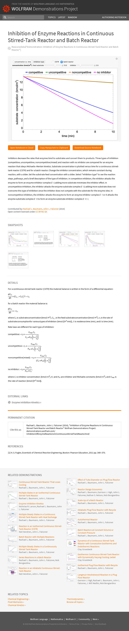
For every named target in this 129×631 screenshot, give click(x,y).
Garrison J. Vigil (105, 492)
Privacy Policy (87, 624)
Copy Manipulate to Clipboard (54, 147)
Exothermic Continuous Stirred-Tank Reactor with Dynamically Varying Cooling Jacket (98, 556)
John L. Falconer (51, 208)
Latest (61, 17)
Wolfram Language (44, 3)
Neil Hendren (25, 531)
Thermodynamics (75, 599)
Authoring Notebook (114, 17)
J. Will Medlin (93, 583)
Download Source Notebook (88, 147)
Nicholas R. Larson (27, 506)
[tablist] (64, 249)
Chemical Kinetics (16, 605)
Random (72, 17)
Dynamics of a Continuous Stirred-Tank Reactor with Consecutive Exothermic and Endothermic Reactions (97, 543)
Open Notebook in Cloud (21, 147)
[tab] (18, 239)
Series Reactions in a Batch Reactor (35, 557)
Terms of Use (74, 624)
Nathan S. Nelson (95, 495)
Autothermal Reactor (88, 519)
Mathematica (67, 3)
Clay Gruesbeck (85, 549)
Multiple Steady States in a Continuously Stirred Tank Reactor (38, 548)
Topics (52, 17)
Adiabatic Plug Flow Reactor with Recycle (97, 509)
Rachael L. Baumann (32, 208)
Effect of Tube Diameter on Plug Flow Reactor (99, 479)
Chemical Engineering (18, 599)
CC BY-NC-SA (41, 211)
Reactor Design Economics (90, 489)
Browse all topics (75, 602)
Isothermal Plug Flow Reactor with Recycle (98, 565)
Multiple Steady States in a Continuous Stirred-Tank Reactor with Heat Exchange (38, 516)
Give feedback (100, 624)
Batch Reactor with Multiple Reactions (36, 536)
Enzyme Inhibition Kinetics (31, 503)
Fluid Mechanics (15, 602)
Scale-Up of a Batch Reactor (90, 500)
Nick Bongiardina (111, 495)
